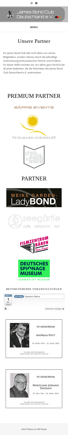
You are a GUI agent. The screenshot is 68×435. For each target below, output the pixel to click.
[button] (5, 308)
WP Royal (41, 429)
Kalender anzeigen (53, 308)
